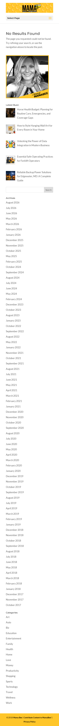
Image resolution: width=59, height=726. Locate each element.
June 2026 (11, 213)
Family (9, 643)
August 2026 (12, 202)
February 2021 (14, 401)
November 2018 (14, 535)
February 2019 (14, 519)
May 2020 (11, 449)
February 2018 (14, 583)
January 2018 (13, 588)
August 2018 (12, 551)
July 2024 (11, 282)
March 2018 (12, 578)
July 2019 (11, 503)
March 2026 (12, 224)
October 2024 (13, 266)
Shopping (10, 676)
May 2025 (11, 256)
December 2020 (14, 411)
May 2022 (11, 342)
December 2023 (14, 304)
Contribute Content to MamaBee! (38, 717)
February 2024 (14, 299)
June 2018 (11, 561)
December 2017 (14, 594)
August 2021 (12, 368)
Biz (7, 627)
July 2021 (11, 374)
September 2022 (15, 331)
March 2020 (12, 460)
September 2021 (15, 363)
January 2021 (13, 406)
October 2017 (13, 605)
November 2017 (14, 599)
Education (11, 633)
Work (9, 702)
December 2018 (14, 529)
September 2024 (15, 272)
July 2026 (11, 207)
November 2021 (14, 352)
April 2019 (11, 508)
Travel (9, 692)
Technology (12, 686)
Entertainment (13, 638)
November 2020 (14, 417)
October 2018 (13, 540)
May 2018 (11, 567)
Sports (9, 681)
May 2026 (11, 218)
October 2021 (13, 358)
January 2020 (13, 470)
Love (8, 659)
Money (9, 665)
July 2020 (11, 438)
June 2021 (11, 379)
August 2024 (12, 277)
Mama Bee (17, 717)
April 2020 (11, 454)
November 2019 (14, 481)
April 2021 (11, 390)
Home (9, 654)
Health (9, 649)
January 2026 (13, 234)
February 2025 (14, 261)
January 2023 (13, 320)
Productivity (12, 670)
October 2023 (13, 309)
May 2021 (11, 384)
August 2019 (12, 497)
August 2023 (12, 315)
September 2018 (15, 545)
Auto (8, 622)
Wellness (10, 697)
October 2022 (13, 325)
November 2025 (14, 245)
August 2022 (12, 336)
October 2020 (13, 422)
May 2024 (11, 293)
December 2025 (14, 240)
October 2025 (13, 250)
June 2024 (11, 288)
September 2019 (15, 492)
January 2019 (13, 524)
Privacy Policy (30, 722)
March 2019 (12, 513)
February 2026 (14, 229)
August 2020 (12, 433)
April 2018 (11, 572)
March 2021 (12, 395)
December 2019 (14, 476)
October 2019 (13, 486)
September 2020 (15, 427)
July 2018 (11, 556)
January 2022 (13, 347)
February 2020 (14, 465)
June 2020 (11, 444)
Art (7, 617)
